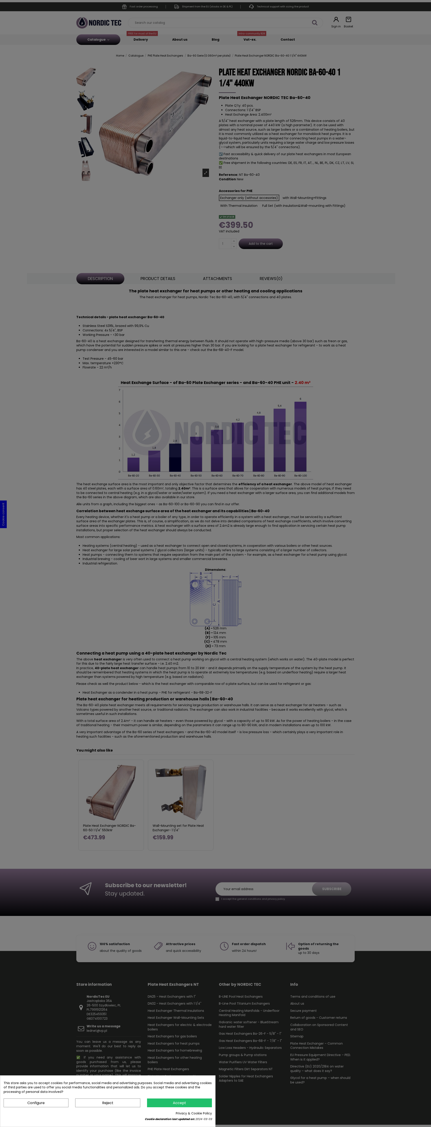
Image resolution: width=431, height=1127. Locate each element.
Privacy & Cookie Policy (194, 1113)
